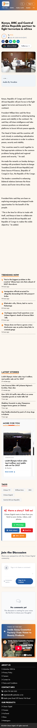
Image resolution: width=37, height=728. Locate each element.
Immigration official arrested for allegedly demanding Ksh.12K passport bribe (19, 293)
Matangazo (6, 720)
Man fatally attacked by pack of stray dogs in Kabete (18, 413)
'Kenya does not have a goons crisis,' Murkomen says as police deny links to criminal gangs (19, 327)
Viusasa (5, 710)
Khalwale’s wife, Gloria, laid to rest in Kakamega (18, 304)
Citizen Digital (7, 706)
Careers (5, 676)
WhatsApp (19, 525)
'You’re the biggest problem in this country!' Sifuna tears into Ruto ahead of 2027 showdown (19, 281)
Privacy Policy (7, 672)
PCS (11, 35)
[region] (18, 452)
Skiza (4, 717)
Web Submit (13, 530)
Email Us (28, 530)
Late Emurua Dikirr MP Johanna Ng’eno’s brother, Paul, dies (16, 386)
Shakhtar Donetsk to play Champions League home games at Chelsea (15, 404)
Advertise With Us (9, 669)
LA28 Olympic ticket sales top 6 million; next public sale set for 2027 (17, 377)
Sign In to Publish (21, 581)
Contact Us (6, 680)
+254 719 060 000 (10, 691)
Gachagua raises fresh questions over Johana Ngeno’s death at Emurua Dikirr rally (19, 315)
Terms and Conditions (10, 683)
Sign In (30, 4)
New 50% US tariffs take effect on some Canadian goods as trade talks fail (17, 395)
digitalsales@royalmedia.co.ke (13, 695)
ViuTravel (6, 713)
